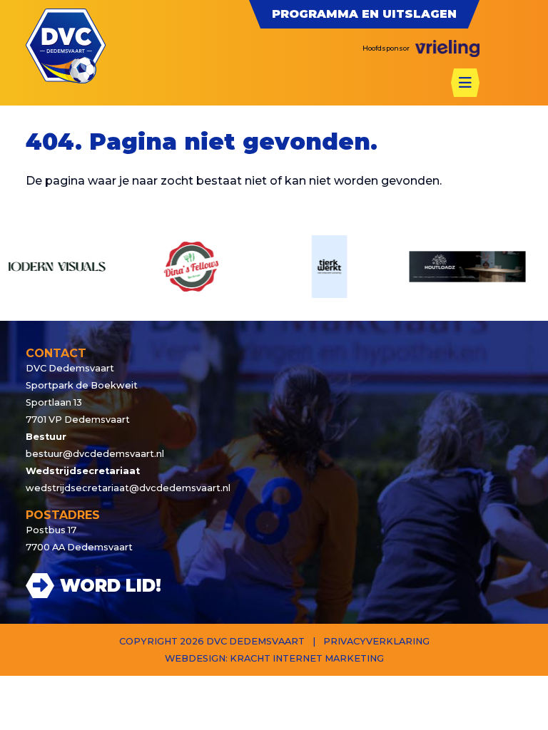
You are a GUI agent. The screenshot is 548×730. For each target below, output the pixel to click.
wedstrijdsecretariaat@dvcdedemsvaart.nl (128, 488)
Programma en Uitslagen (364, 14)
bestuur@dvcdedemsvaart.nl (95, 453)
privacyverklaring (376, 641)
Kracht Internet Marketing (307, 658)
